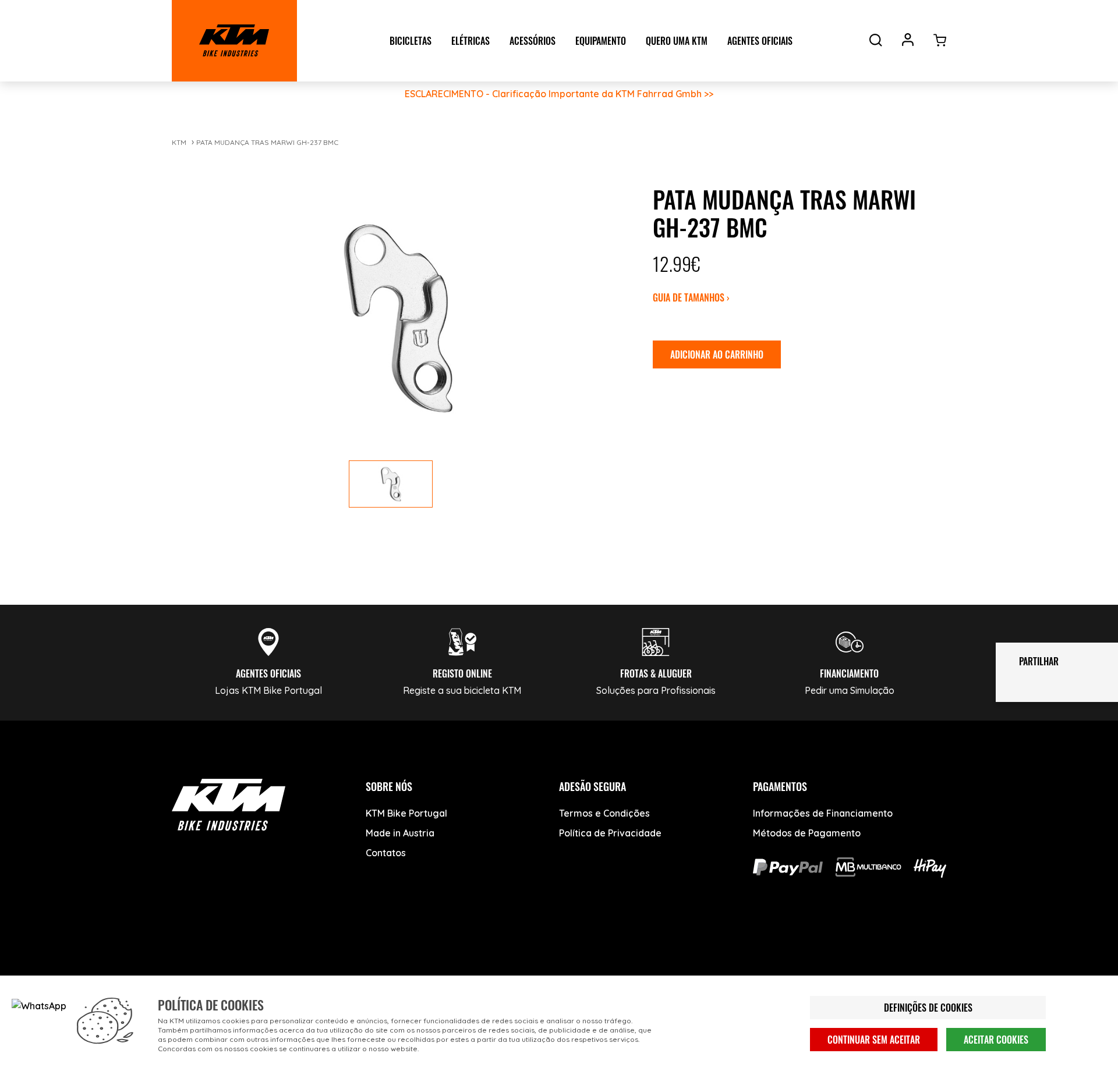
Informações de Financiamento (823, 813)
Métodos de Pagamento (807, 833)
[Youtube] (231, 955)
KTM (179, 142)
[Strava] (362, 955)
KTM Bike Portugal (406, 813)
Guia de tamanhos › (691, 297)
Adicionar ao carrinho (716, 354)
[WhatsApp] (319, 955)
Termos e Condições (604, 813)
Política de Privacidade (610, 833)
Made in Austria (400, 833)
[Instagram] (275, 955)
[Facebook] (188, 955)
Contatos (386, 853)
